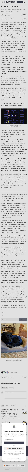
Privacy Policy (16, 454)
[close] (24, 425)
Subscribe (14, 443)
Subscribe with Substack (15, 448)
